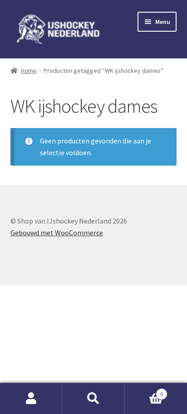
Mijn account (31, 398)
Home (29, 71)
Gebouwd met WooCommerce (56, 232)
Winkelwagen (144, 390)
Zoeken (93, 398)
